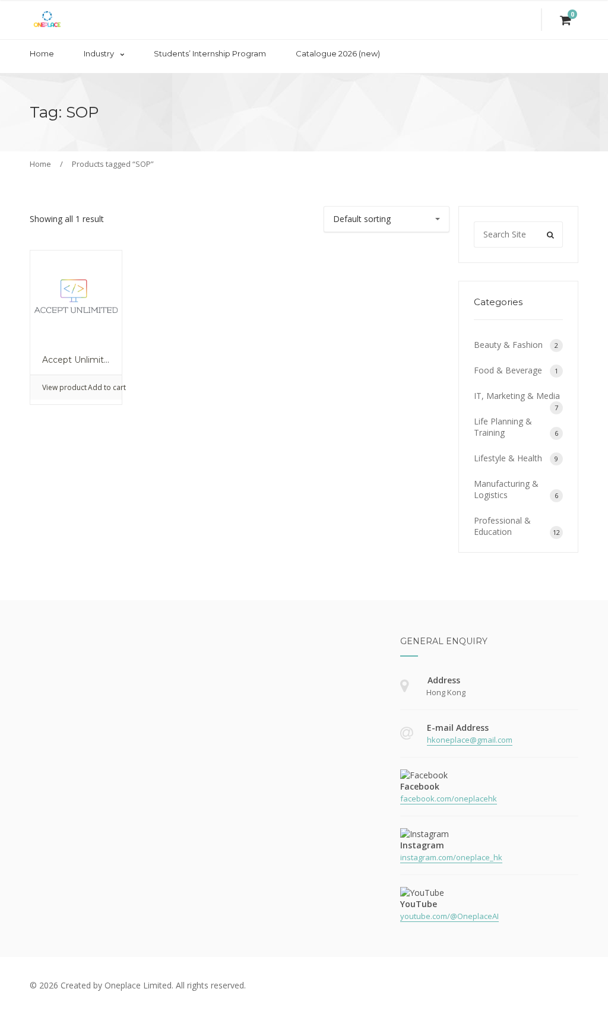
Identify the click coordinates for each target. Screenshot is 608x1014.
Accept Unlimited (78, 359)
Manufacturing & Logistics (506, 489)
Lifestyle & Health (508, 458)
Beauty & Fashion (508, 344)
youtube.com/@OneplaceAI (449, 916)
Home (42, 53)
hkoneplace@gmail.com (469, 739)
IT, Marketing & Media (517, 395)
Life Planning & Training (503, 427)
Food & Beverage (508, 370)
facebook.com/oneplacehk (448, 798)
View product (59, 387)
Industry (99, 53)
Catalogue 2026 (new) (338, 53)
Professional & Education (502, 526)
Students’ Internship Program (210, 53)
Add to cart (105, 387)
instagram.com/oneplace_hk (451, 857)
